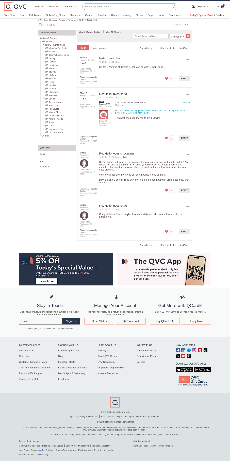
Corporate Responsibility (110, 367)
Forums (62, 20)
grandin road (154, 416)
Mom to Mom (55, 112)
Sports (52, 98)
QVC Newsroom (106, 362)
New (22, 15)
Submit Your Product (147, 356)
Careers (141, 362)
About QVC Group (107, 356)
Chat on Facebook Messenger (35, 367)
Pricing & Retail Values (52, 446)
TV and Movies (55, 101)
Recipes (52, 78)
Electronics (174, 15)
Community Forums (68, 350)
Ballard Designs (115, 416)
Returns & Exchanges (30, 373)
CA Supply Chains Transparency (61, 450)
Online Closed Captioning (77, 446)
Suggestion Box (56, 128)
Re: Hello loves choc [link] (88, 20)
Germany (137, 446)
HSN (103, 416)
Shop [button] (37, 6)
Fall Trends (35, 15)
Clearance (75, 15)
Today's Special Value (59, 54)
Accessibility (42, 454)
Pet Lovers (72, 20)
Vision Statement (27, 454)
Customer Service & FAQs (33, 362)
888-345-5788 (26, 350)
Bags (150, 15)
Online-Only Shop (55, 15)
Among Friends (56, 118)
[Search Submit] (174, 7)
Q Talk (52, 125)
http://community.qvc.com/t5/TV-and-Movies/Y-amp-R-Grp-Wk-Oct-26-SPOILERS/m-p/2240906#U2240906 (150, 111)
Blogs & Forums (50, 20)
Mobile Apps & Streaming (71, 373)
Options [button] (187, 59)
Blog (60, 356)
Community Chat (56, 115)
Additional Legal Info (101, 446)
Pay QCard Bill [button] (165, 321)
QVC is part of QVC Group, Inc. (84, 416)
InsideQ (52, 51)
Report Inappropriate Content (88, 78)
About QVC (103, 350)
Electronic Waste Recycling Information (96, 450)
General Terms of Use (124, 422)
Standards (44, 166)
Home (161, 15)
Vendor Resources (146, 350)
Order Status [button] (99, 321)
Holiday (52, 85)
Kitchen (52, 75)
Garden (89, 15)
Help (187, 24)
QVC (40, 19)
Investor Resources (107, 373)
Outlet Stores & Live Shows (72, 367)
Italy (146, 446)
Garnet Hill (141, 416)
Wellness (53, 95)
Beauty (115, 15)
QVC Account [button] (131, 321)
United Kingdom (165, 446)
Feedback (63, 379)
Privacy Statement (104, 422)
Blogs (48, 135)
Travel (51, 122)
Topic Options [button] (98, 48)
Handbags (53, 64)
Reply (184, 78)
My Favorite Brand (56, 44)
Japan (153, 446)
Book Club (53, 105)
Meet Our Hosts (66, 362)
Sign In (177, 24)
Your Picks (9, 15)
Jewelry (127, 15)
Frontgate (129, 416)
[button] (194, 6)
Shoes (139, 15)
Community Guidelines (29, 446)
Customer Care (56, 132)
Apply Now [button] (196, 321)
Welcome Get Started (58, 48)
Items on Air (70, 6)
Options (186, 102)
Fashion (102, 15)
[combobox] (127, 7)
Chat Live (24, 356)
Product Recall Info (29, 379)
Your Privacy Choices (29, 450)
